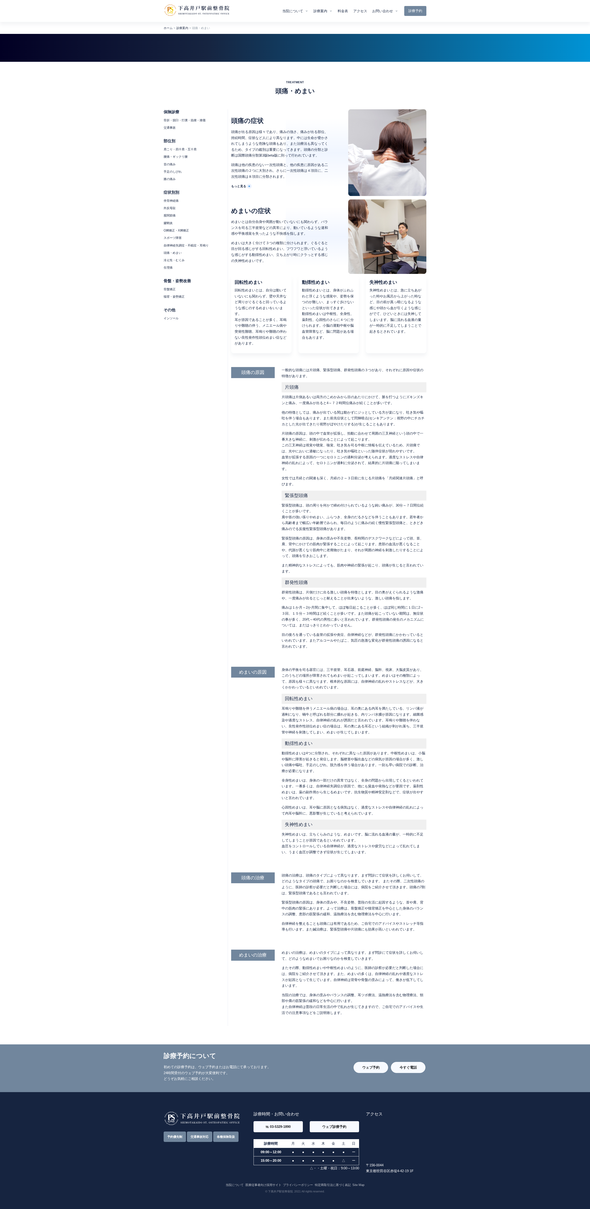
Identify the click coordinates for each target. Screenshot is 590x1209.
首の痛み (170, 164)
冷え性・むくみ (174, 260)
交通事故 (170, 127)
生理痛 (168, 267)
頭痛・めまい (173, 253)
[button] (241, 186)
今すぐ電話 (408, 1067)
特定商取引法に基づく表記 (333, 1185)
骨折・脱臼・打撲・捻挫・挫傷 (185, 120)
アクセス (360, 11)
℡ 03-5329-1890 (278, 1127)
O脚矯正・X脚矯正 (176, 230)
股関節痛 (170, 215)
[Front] (197, 11)
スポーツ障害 (173, 238)
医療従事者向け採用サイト (263, 1185)
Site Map (358, 1185)
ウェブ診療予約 (334, 1127)
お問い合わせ (382, 11)
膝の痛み (170, 179)
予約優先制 (174, 1136)
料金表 (343, 11)
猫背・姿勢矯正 (174, 296)
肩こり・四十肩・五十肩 (180, 149)
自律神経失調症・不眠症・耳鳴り (186, 245)
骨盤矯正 (170, 289)
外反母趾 (170, 208)
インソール (171, 318)
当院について (292, 11)
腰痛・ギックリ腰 (176, 156)
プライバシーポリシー (298, 1185)
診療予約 (415, 11)
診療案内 (320, 11)
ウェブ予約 (371, 1067)
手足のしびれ (173, 171)
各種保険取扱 (226, 1136)
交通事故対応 (200, 1136)
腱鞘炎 (168, 223)
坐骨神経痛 (171, 200)
